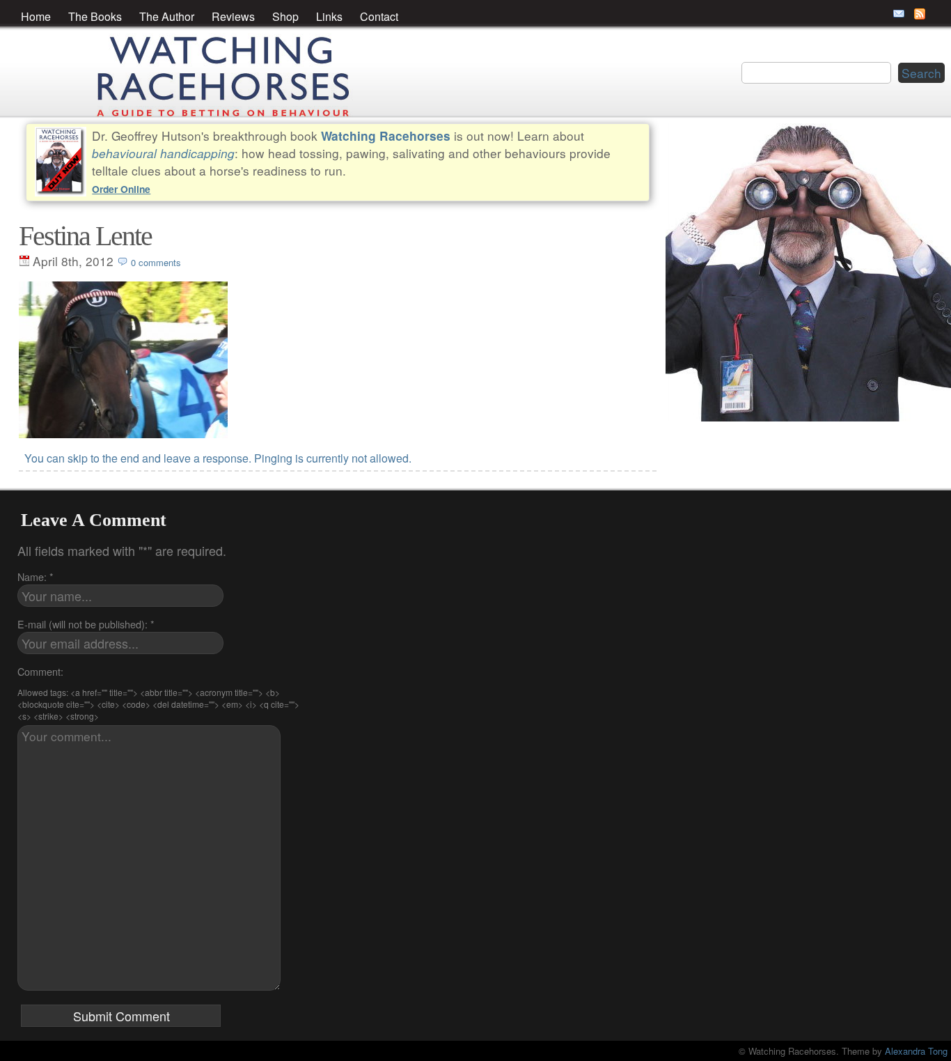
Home (36, 16)
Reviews (233, 16)
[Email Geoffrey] (899, 14)
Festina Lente (85, 235)
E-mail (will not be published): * (86, 624)
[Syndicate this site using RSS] (920, 14)
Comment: (40, 671)
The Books (95, 16)
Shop (285, 16)
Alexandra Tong (916, 1051)
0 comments (156, 262)
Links (329, 16)
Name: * (35, 576)
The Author (166, 16)
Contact (379, 16)
